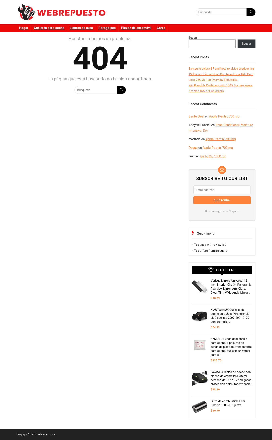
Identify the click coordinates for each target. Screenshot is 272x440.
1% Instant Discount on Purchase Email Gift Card (221, 74)
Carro (161, 28)
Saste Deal (196, 116)
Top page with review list (210, 244)
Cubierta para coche (49, 28)
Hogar (23, 28)
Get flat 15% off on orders (206, 91)
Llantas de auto (81, 28)
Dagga (193, 148)
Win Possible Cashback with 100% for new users (220, 85)
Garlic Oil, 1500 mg (213, 156)
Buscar (193, 37)
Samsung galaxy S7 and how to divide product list (221, 68)
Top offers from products (210, 250)
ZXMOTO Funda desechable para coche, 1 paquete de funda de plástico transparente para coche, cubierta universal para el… (231, 347)
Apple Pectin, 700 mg (224, 116)
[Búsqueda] (251, 12)
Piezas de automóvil (136, 28)
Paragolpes (107, 28)
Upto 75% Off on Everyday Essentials (213, 80)
